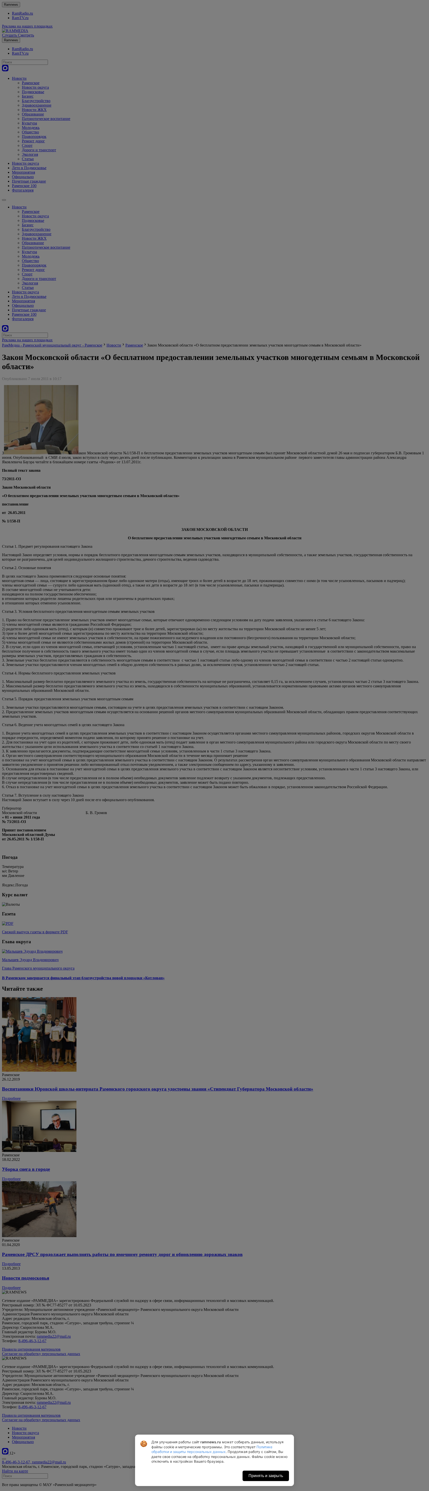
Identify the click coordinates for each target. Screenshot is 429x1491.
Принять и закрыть (266, 1476)
